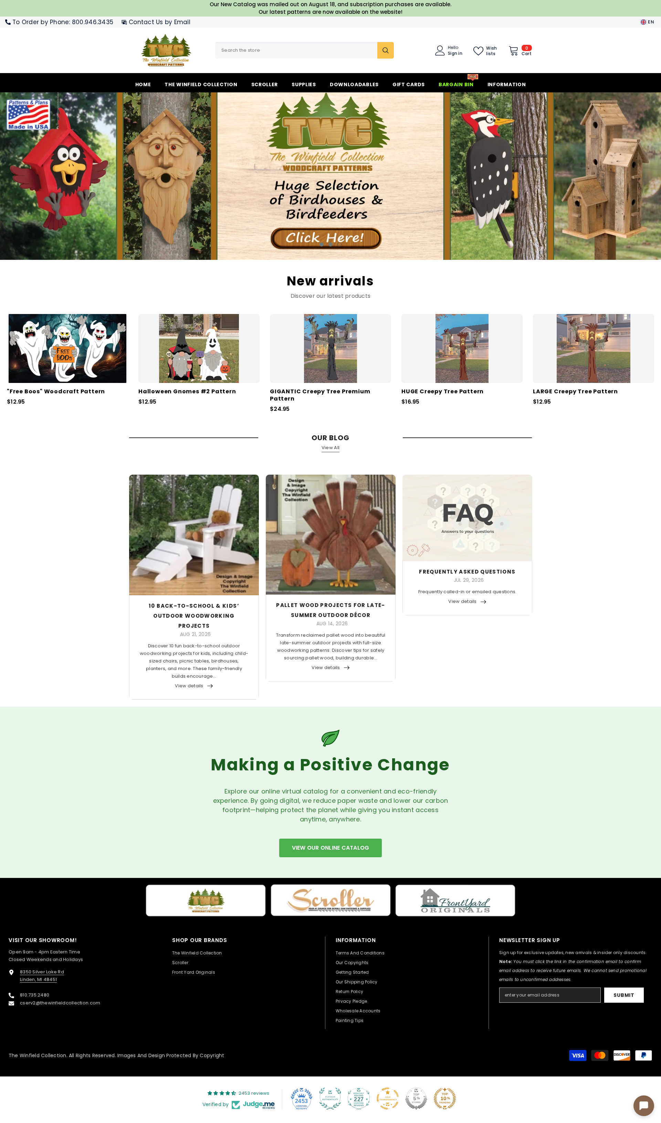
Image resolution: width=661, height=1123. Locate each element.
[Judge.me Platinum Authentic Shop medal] (330, 1098)
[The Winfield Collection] (205, 900)
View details (189, 685)
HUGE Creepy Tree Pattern (442, 391)
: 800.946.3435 (91, 22)
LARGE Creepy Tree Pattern (575, 391)
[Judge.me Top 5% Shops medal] (416, 1098)
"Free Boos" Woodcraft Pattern (56, 391)
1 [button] (321, 244)
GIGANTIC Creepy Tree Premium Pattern (320, 395)
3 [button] (339, 244)
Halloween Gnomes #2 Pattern (187, 391)
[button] (59, 176)
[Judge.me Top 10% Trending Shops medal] (445, 1098)
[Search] (304, 50)
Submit (623, 995)
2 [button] (330, 244)
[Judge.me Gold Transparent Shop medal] (388, 1098)
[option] (330, 176)
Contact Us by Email (159, 22)
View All (330, 447)
